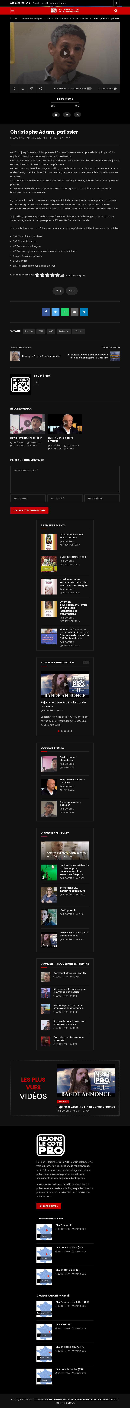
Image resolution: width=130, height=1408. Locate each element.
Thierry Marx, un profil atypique (60, 439)
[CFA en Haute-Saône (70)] (44, 1354)
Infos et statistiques (32, 18)
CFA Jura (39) (63, 1324)
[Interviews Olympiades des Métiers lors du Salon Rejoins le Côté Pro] (115, 356)
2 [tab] (62, 731)
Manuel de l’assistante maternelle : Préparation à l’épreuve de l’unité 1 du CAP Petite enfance (74, 634)
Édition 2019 (63, 1102)
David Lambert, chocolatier (26, 437)
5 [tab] (71, 731)
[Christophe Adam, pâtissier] (49, 809)
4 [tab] (68, 731)
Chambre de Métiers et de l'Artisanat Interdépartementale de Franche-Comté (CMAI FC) (76, 1399)
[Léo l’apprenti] (49, 917)
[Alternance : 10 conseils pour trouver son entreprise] (45, 993)
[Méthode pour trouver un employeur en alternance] (45, 1009)
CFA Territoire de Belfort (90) (72, 1302)
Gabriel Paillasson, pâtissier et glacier (71, 853)
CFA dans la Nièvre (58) (69, 1247)
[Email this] (74, 312)
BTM (41, 331)
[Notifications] (116, 3)
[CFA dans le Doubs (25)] (44, 1376)
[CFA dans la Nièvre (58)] (44, 1255)
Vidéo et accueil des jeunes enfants (71, 536)
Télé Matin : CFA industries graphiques (72, 889)
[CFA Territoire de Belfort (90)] (44, 1309)
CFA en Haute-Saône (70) (70, 1347)
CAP (51, 331)
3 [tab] (65, 731)
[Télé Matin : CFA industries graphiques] (49, 895)
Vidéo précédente (20, 347)
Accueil (13, 18)
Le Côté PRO (18, 137)
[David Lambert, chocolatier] (49, 764)
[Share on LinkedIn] (84, 312)
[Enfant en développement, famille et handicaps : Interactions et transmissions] (49, 609)
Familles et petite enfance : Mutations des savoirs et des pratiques (74, 582)
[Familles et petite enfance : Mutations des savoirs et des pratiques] (49, 586)
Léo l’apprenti (67, 910)
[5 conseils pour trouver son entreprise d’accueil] (45, 1025)
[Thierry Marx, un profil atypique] (49, 787)
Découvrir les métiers (57, 18)
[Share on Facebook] (46, 312)
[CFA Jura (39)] (44, 1332)
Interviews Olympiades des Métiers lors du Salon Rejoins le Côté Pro (88, 356)
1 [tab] (58, 731)
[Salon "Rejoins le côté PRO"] (65, 10)
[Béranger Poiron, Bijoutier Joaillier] (15, 356)
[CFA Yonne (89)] (44, 1232)
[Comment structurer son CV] (45, 977)
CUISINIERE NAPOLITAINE (73, 557)
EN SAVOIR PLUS (48, 1206)
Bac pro (28, 331)
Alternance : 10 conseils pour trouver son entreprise (70, 990)
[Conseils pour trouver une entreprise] (45, 1041)
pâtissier (79, 331)
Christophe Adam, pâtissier (70, 803)
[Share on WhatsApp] (65, 312)
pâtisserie (63, 331)
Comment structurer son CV (69, 973)
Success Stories (80, 18)
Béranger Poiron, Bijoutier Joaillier (41, 356)
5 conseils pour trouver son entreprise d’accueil (69, 1023)
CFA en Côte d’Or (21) (67, 1270)
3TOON (71, 1402)
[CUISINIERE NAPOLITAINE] (49, 564)
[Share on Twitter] (55, 312)
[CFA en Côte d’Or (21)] (44, 1277)
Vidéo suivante (111, 347)
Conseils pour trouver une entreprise (68, 1039)
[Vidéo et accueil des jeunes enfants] (49, 542)
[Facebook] (36, 382)
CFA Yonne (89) (64, 1225)
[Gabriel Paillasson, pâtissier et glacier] (65, 850)
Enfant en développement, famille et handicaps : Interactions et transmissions (50, 3)
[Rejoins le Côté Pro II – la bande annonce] (49, 940)
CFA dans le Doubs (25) (69, 1369)
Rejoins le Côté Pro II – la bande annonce (63, 704)
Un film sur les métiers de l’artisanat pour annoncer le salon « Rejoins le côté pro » (74, 870)
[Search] (116, 10)
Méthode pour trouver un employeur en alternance (68, 1007)
